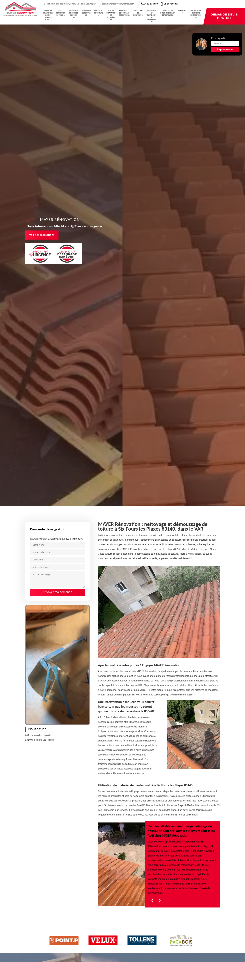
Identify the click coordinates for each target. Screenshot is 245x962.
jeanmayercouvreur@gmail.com (118, 4)
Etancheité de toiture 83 (98, 13)
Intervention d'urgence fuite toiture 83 (196, 14)
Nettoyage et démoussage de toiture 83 (124, 13)
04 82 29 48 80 (151, 4)
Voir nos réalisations (41, 235)
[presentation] (152, 901)
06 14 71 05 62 (171, 4)
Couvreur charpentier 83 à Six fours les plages (48, 15)
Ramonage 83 (182, 12)
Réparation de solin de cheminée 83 (73, 14)
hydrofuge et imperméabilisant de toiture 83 (167, 13)
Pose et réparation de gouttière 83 (111, 15)
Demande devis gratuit (224, 16)
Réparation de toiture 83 (86, 13)
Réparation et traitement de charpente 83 (151, 16)
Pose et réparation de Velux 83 (60, 13)
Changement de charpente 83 (138, 13)
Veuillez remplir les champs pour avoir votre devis (56, 539)
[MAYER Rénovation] (20, 12)
